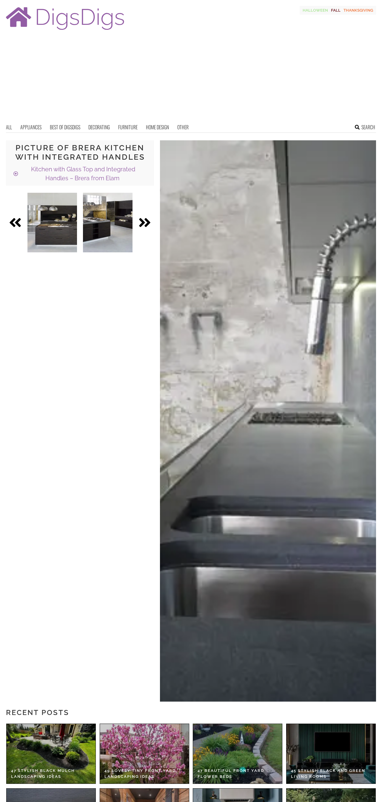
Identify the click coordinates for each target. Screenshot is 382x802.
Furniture (128, 127)
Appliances (30, 127)
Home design (157, 127)
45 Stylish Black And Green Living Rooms (328, 773)
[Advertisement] (191, 79)
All (9, 127)
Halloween (315, 10)
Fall (336, 10)
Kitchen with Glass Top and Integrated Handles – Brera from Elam (82, 174)
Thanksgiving (358, 10)
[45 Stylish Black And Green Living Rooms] (330, 754)
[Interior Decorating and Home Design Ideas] (65, 30)
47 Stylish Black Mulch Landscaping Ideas (43, 773)
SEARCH (368, 127)
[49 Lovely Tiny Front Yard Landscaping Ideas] (144, 754)
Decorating (99, 127)
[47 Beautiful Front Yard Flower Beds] (237, 754)
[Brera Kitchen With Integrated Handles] (52, 222)
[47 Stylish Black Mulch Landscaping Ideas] (51, 754)
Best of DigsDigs (65, 127)
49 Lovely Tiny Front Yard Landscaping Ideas (140, 773)
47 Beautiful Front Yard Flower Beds (231, 773)
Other (183, 127)
